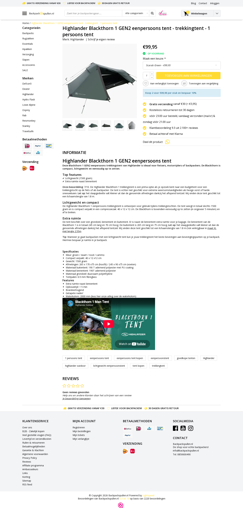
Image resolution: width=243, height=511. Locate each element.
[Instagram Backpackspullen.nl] (190, 429)
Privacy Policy (29, 457)
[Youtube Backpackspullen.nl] (183, 429)
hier (99, 296)
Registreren (79, 427)
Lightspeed (148, 495)
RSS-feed (27, 484)
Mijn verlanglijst (81, 438)
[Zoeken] (152, 13)
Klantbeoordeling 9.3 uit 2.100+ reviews (173, 128)
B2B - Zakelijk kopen (33, 431)
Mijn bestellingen (82, 431)
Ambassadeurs (30, 469)
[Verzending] (24, 168)
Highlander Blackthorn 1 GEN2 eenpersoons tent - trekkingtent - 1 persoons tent (74, 23)
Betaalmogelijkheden (33, 446)
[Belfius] (27, 153)
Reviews (26, 461)
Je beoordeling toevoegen (76, 398)
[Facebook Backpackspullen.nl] (175, 429)
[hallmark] (162, 13)
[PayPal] (38, 146)
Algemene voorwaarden (35, 454)
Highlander (77, 39)
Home (25, 23)
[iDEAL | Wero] (27, 146)
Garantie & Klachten (33, 450)
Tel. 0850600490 (182, 454)
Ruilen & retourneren (33, 442)
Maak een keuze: (154, 58)
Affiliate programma (33, 465)
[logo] (45, 13)
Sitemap (26, 480)
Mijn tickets (79, 435)
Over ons (27, 427)
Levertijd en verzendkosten (36, 438)
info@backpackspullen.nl (186, 450)
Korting (26, 476)
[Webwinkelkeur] (120, 505)
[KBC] (38, 153)
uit (124, 498)
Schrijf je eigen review (101, 39)
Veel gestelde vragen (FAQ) (36, 435)
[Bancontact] (49, 146)
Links (25, 473)
